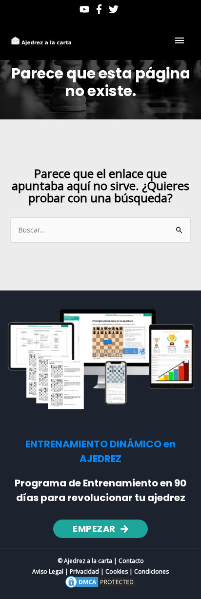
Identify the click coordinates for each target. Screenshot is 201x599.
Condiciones (151, 571)
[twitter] (115, 9)
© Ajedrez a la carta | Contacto (101, 561)
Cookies (116, 571)
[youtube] (86, 9)
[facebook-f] (100, 9)
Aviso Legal (47, 571)
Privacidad (84, 571)
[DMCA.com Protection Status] (100, 581)
